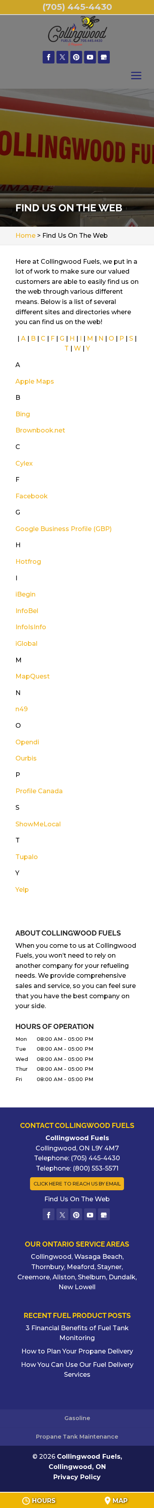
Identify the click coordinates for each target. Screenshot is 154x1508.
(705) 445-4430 (77, 7)
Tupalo (26, 857)
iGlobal (26, 643)
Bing (22, 414)
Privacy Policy (77, 1477)
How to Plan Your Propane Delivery (77, 1351)
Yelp (22, 889)
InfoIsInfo (30, 627)
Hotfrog (28, 561)
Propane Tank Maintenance (77, 1436)
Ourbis (26, 758)
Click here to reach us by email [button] (77, 1184)
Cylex (24, 463)
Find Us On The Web (77, 1199)
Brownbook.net (40, 430)
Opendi (27, 742)
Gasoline (77, 1418)
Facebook (31, 496)
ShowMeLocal (38, 824)
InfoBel (26, 611)
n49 (21, 709)
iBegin (25, 594)
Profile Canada (39, 791)
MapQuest (32, 676)
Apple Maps (34, 381)
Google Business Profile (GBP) (63, 529)
